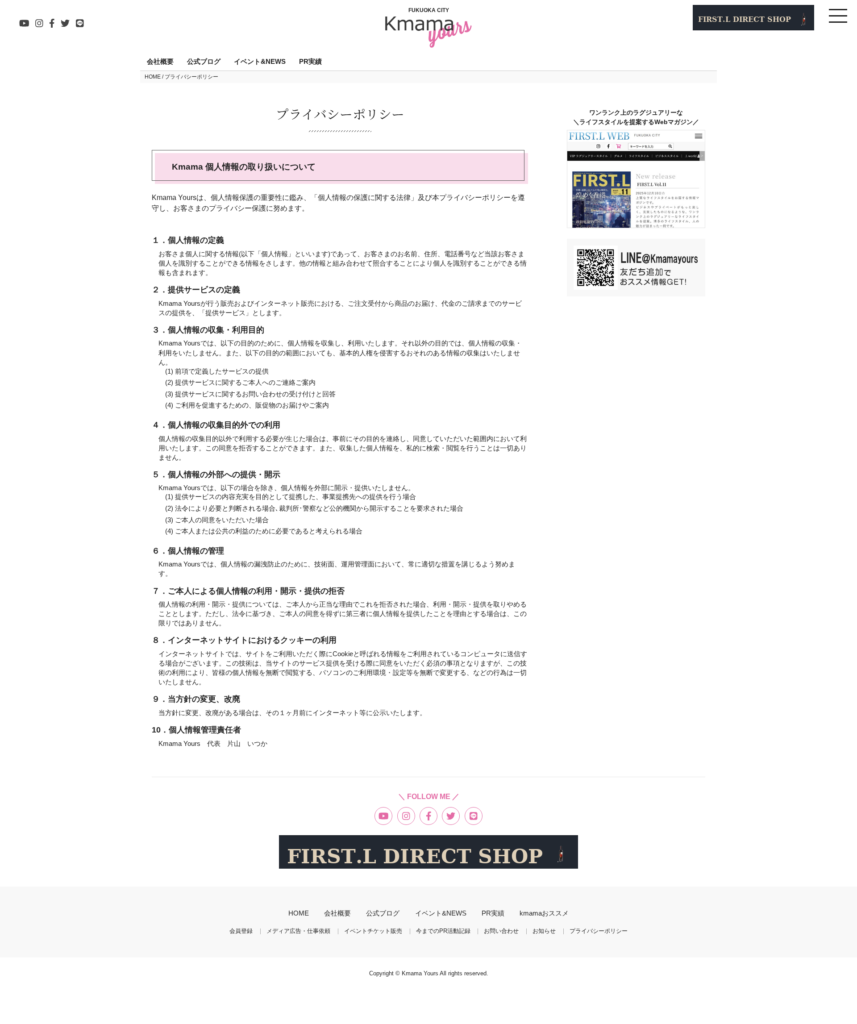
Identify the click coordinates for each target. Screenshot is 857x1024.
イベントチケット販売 (373, 931)
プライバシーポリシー (599, 931)
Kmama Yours (421, 973)
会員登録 (241, 931)
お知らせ (544, 931)
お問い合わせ (501, 931)
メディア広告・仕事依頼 (298, 931)
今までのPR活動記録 (443, 931)
